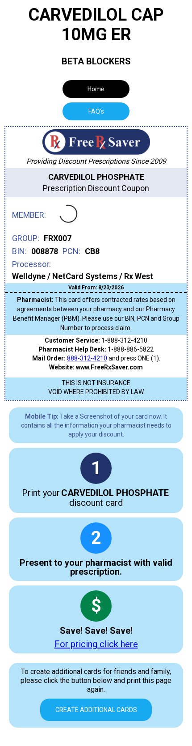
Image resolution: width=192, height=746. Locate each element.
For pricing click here (96, 644)
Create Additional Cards (96, 709)
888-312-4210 (87, 358)
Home (96, 89)
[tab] (96, 111)
